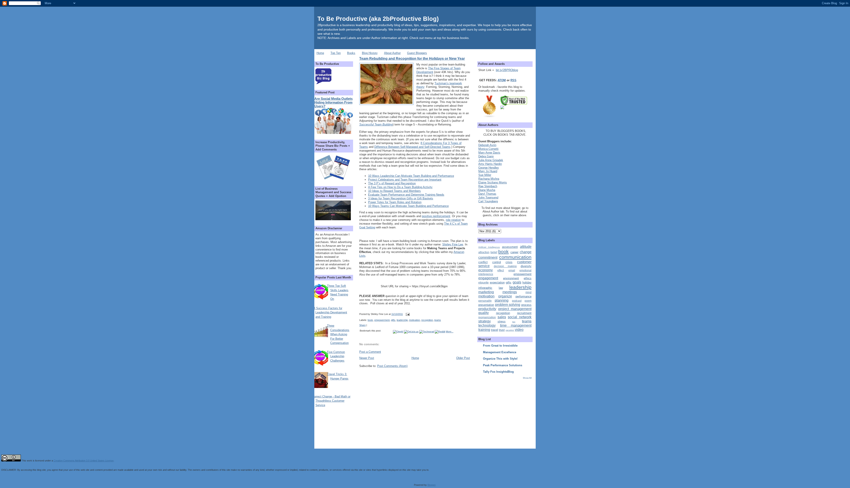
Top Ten (335, 53)
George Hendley (488, 167)
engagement (488, 278)
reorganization (487, 317)
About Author (392, 53)
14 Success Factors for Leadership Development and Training (329, 312)
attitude (525, 247)
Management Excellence (499, 352)
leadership (402, 320)
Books (351, 53)
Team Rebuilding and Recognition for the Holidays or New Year (412, 58)
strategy (484, 321)
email (511, 270)
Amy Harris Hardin (490, 164)
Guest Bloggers (417, 53)
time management (516, 325)
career (514, 252)
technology (487, 325)
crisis (509, 262)
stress (502, 321)
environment (511, 278)
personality (485, 300)
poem (528, 300)
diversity (526, 266)
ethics (527, 278)
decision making (505, 266)
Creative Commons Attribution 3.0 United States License (84, 460)
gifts (393, 320)
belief (494, 252)
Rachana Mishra (488, 178)
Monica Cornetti (488, 148)
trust (502, 330)
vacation (510, 330)
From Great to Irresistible (500, 345)
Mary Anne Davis (489, 152)
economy (485, 270)
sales (502, 317)
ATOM (502, 80)
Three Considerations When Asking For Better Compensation (338, 334)
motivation (414, 320)
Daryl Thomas (487, 193)
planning (501, 300)
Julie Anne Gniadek (490, 160)
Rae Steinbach (487, 186)
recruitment (524, 313)
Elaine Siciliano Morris (492, 182)
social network (519, 317)
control (496, 262)
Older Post (463, 358)
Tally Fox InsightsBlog (498, 371)
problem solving (507, 305)
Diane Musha (486, 190)
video (519, 330)
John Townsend (488, 197)
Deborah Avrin (487, 145)
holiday (526, 282)
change (525, 252)
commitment (487, 257)
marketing (486, 292)
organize (505, 296)
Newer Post (366, 358)
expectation (497, 282)
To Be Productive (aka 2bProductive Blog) (378, 18)
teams (437, 320)
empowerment (382, 320)
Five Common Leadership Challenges (336, 356)
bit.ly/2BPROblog (507, 70)
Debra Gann (486, 156)
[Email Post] (407, 314)
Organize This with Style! (500, 358)
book (370, 320)
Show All (527, 378)
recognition (427, 320)
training (484, 330)
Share (362, 325)
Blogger (431, 485)
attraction (483, 252)
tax (513, 321)
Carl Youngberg (488, 201)
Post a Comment (370, 351)
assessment (510, 247)
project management (514, 309)
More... (449, 331)
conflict (483, 262)
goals (517, 282)
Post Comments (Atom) (392, 366)
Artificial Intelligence (489, 247)
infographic (485, 287)
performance (523, 296)
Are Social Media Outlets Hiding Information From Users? (333, 102)
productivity (487, 309)
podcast (517, 300)
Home (320, 53)
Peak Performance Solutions (502, 365)
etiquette (483, 282)
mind (528, 292)
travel (494, 330)
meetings (509, 292)
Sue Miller (484, 175)
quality (483, 313)
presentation (486, 305)
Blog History (370, 53)
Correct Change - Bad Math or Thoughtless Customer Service (331, 401)
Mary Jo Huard (487, 171)
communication (515, 257)
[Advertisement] (506, 410)
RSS (513, 80)
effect (500, 270)
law (501, 287)
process (526, 305)
